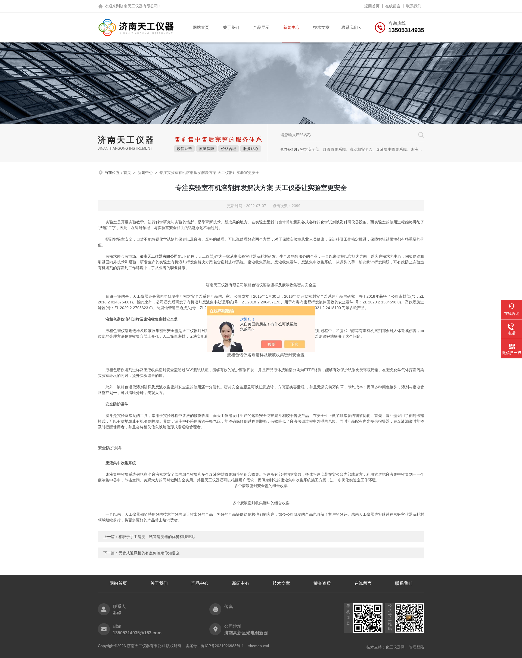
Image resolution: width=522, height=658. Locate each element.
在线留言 (392, 6)
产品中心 (200, 583)
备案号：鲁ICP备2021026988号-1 (215, 646)
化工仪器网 (395, 647)
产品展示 (261, 27)
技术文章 (321, 27)
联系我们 (413, 6)
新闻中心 (291, 27)
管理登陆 (416, 647)
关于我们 (231, 27)
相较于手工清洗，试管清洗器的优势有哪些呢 (157, 536)
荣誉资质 (322, 583)
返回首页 (372, 6)
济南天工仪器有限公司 (139, 6)
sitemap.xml (258, 646)
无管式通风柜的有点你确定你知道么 (149, 553)
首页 (127, 172)
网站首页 (201, 27)
